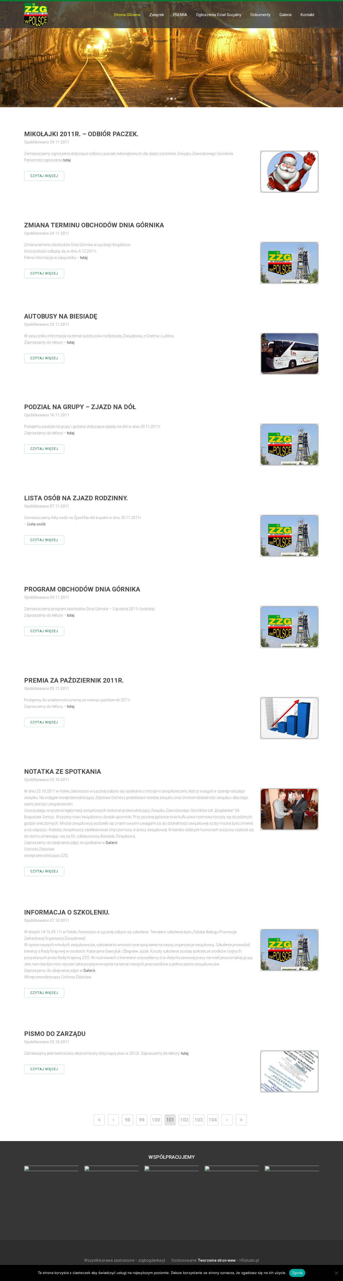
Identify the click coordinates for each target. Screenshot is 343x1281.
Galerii (111, 843)
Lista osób (36, 524)
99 (141, 1120)
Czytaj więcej (44, 176)
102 (184, 1120)
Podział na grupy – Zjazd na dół (80, 407)
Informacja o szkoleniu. (67, 912)
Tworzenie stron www (217, 1260)
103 (199, 1120)
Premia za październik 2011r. (74, 680)
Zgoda (297, 1273)
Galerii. (89, 970)
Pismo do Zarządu (54, 1034)
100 (156, 1120)
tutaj (67, 160)
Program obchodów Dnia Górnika (82, 589)
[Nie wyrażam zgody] (336, 1273)
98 (127, 1120)
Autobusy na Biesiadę (60, 316)
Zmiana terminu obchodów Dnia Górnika (94, 225)
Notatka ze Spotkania (62, 771)
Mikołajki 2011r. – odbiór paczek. (81, 134)
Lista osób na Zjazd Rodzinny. (76, 498)
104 (213, 1120)
